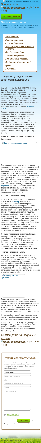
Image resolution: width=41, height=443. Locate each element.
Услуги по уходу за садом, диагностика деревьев (19, 26)
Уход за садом (12, 36)
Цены (8, 65)
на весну (15, 201)
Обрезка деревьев (14, 43)
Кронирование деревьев (16, 58)
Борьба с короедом (14, 52)
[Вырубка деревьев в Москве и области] (20, 1)
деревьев (5, 185)
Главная (4, 25)
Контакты (10, 68)
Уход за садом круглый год (20, 25)
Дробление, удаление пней (18, 62)
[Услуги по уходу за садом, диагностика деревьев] (20, 153)
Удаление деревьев (14, 55)
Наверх (4, 438)
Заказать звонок (11, 16)
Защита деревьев (14, 40)
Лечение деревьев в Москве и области (19, 47)
